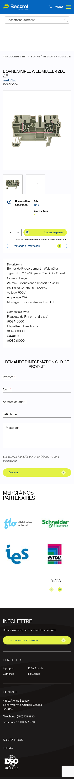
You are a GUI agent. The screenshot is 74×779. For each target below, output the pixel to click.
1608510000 (21, 205)
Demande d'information (26, 246)
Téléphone (10, 414)
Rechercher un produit (21, 20)
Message (13, 427)
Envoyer (13, 472)
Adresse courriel (14, 402)
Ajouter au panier (54, 232)
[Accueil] (15, 7)
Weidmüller (9, 80)
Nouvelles (34, 673)
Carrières (8, 673)
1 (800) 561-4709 (26, 722)
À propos (8, 668)
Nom (7, 389)
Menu (59, 7)
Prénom (9, 377)
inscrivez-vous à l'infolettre (23, 640)
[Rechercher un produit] (66, 20)
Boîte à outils (35, 668)
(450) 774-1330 (26, 716)
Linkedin (8, 748)
